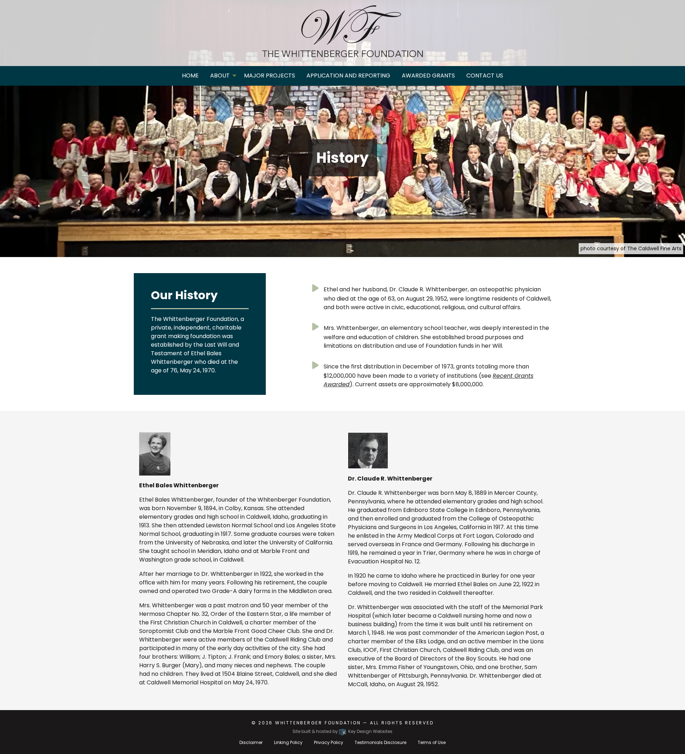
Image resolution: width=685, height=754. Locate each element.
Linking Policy (288, 742)
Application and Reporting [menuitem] (348, 75)
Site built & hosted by (342, 731)
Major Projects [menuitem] (269, 75)
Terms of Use (432, 742)
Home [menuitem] (190, 75)
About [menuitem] (220, 75)
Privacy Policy (328, 742)
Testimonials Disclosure (380, 742)
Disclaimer (251, 742)
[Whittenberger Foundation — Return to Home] (342, 31)
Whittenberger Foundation (318, 723)
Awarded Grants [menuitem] (428, 75)
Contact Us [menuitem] (484, 75)
